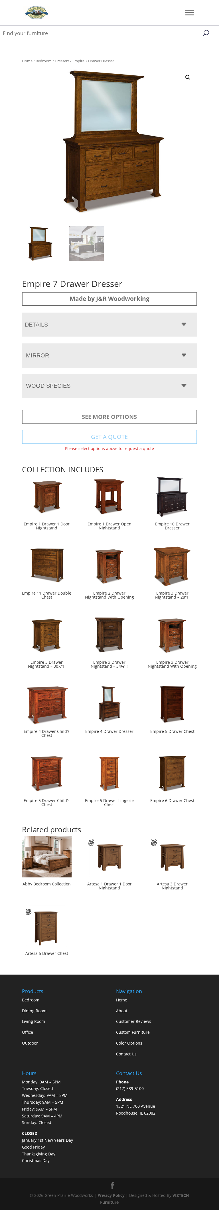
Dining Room (34, 1010)
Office (27, 1032)
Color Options (129, 1043)
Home (27, 60)
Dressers (62, 60)
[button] (188, 77)
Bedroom (44, 60)
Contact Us (126, 1054)
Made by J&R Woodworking (109, 299)
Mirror (37, 355)
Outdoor (30, 1043)
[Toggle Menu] (189, 12)
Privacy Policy (111, 1195)
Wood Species (48, 386)
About (121, 1010)
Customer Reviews (133, 1021)
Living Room (33, 1021)
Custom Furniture (133, 1032)
